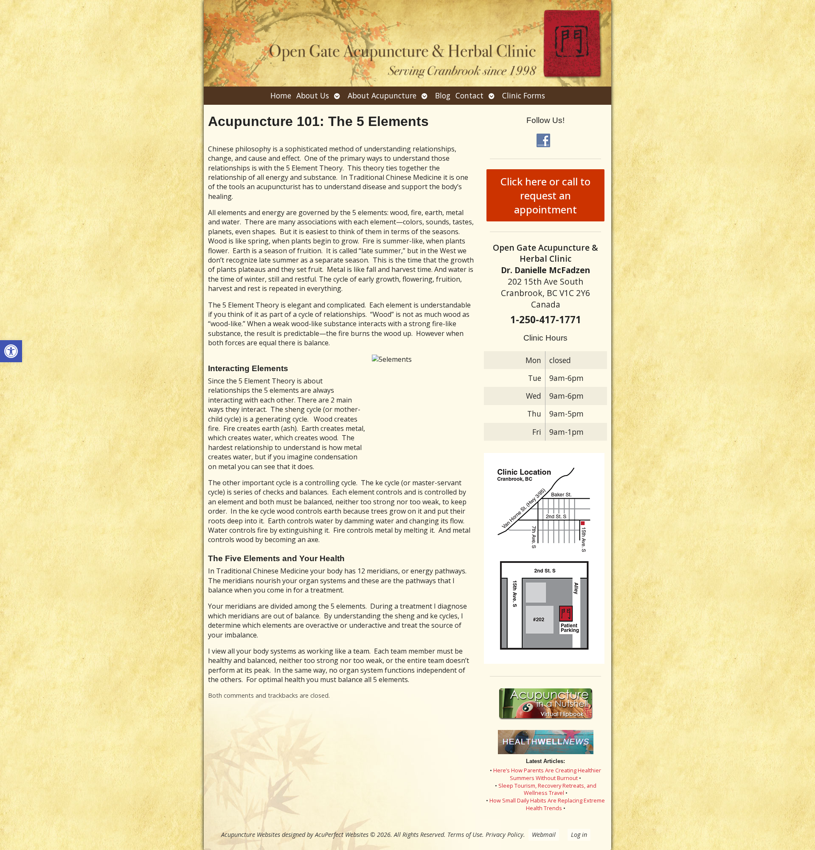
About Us (312, 95)
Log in (579, 834)
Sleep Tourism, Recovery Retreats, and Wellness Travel (547, 789)
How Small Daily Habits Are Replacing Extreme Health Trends (547, 804)
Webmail (544, 834)
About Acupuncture (382, 95)
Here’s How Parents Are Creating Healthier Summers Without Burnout (547, 774)
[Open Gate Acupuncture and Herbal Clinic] (407, 43)
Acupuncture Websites (250, 834)
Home (280, 95)
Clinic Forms (523, 95)
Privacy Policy (504, 834)
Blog (442, 95)
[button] (11, 351)
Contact (469, 95)
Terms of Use (464, 834)
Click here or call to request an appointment (545, 195)
